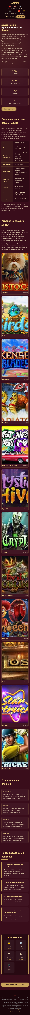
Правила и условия (22, 1009)
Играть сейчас (9, 109)
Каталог (10, 7)
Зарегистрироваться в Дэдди (15, 985)
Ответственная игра (15, 1011)
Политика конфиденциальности (10, 1009)
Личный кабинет (10, 16)
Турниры (24, 12)
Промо (19, 12)
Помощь (15, 7)
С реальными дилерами (10, 12)
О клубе (20, 7)
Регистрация (21, 16)
